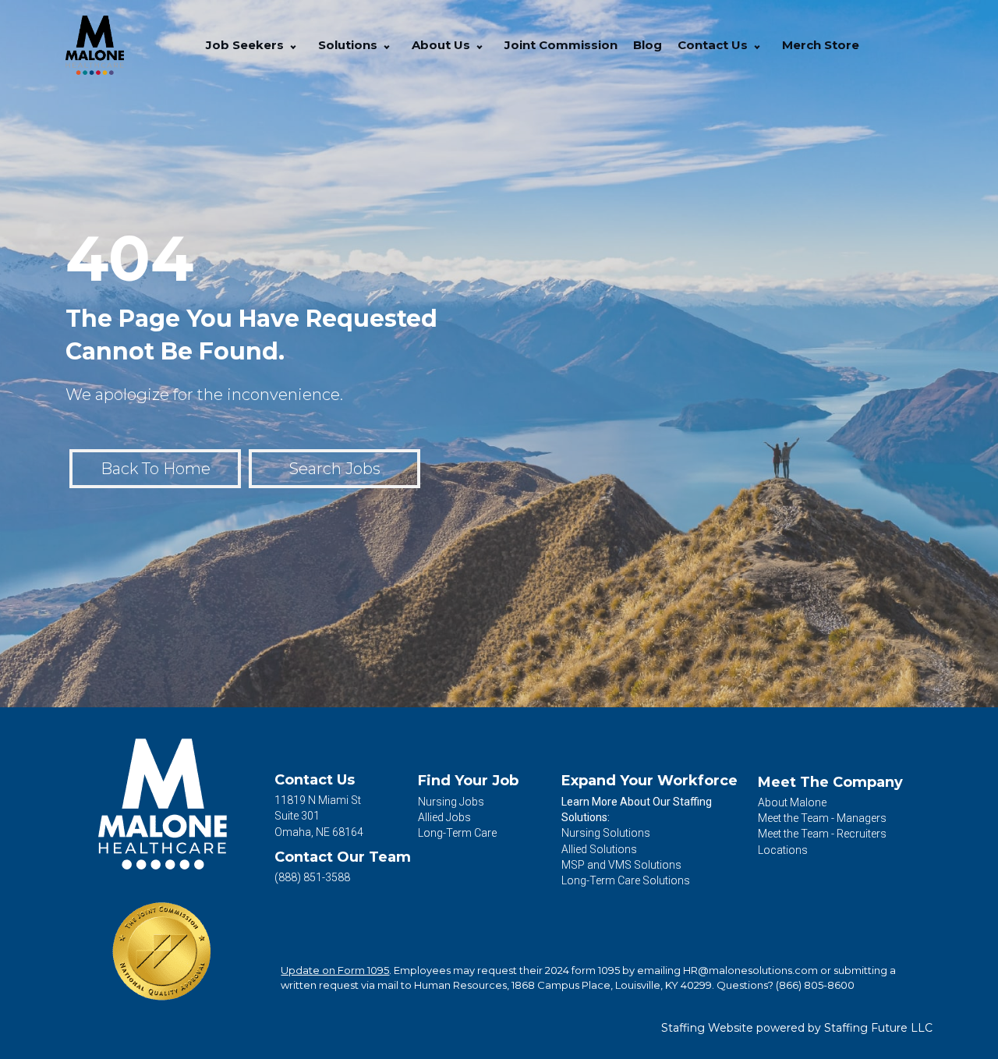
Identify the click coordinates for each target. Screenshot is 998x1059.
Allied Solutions (599, 849)
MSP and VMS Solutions (621, 865)
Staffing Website (707, 1028)
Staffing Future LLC (878, 1028)
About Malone (792, 802)
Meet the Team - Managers (822, 818)
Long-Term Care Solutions (625, 880)
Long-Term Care (457, 833)
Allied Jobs (444, 817)
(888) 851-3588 (312, 877)
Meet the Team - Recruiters (822, 833)
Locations (783, 850)
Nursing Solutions (605, 833)
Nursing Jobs (451, 801)
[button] (293, 46)
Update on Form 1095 (335, 970)
